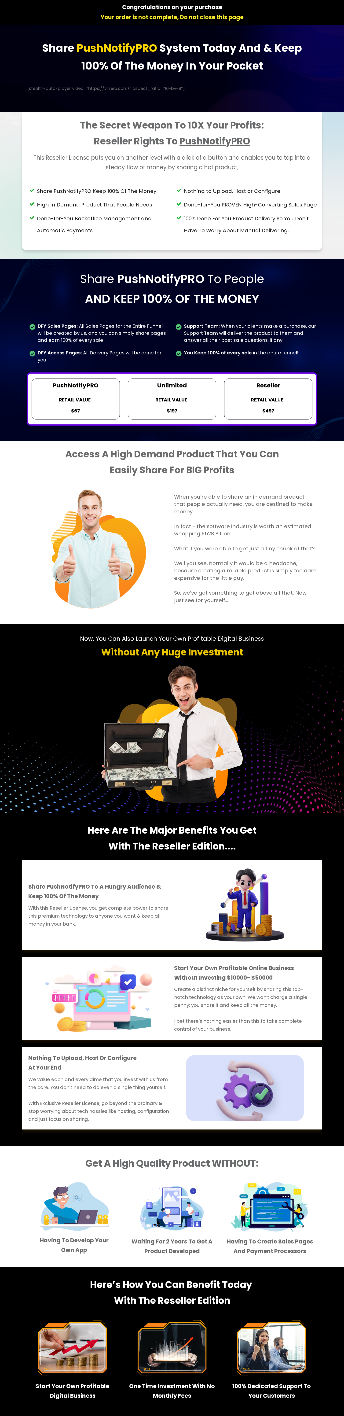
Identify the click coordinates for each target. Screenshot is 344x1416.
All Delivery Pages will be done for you (99, 356)
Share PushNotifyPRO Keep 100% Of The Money (96, 191)
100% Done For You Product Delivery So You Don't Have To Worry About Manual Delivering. (246, 224)
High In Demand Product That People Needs (94, 204)
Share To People (172, 289)
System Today (199, 48)
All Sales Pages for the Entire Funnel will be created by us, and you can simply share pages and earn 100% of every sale (102, 333)
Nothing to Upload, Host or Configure (232, 191)
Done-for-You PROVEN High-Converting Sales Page (250, 204)
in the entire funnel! (241, 352)
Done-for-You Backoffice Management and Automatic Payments (94, 224)
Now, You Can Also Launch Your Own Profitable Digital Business (172, 639)
